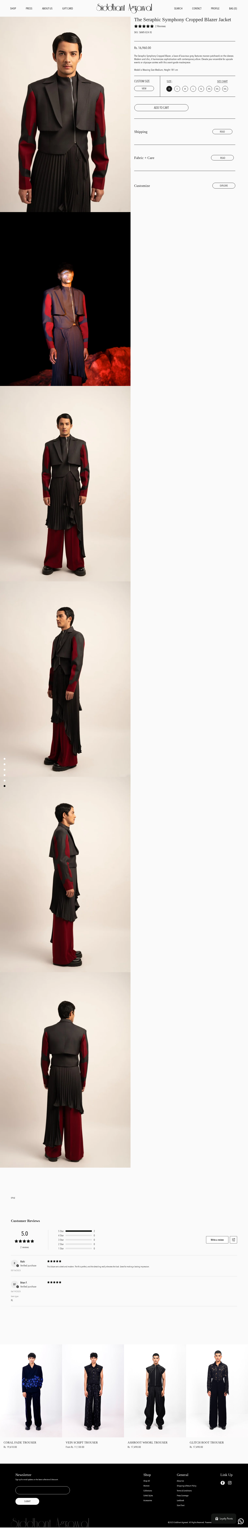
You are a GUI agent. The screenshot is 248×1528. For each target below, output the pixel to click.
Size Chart (180, 1505)
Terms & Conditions (184, 1490)
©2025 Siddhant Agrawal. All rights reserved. (186, 1522)
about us (47, 8)
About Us (180, 1481)
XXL (209, 89)
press (29, 8)
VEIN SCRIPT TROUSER (82, 1442)
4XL (225, 89)
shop (13, 8)
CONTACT (196, 8)
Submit (27, 1501)
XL (201, 89)
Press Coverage (182, 1495)
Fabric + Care (144, 158)
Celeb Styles (148, 1495)
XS (169, 89)
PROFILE (215, 8)
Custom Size (142, 84)
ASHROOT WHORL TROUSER (148, 1442)
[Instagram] (229, 1483)
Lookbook (180, 1500)
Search (178, 8)
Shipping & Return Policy (186, 1485)
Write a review (217, 1239)
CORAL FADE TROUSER (20, 1442)
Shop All (146, 1481)
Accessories (147, 1500)
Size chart (222, 81)
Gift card (67, 8)
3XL (217, 89)
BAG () (233, 8)
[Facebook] (223, 1483)
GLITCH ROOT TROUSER (207, 1442)
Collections (147, 1490)
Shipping (140, 132)
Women (146, 1485)
